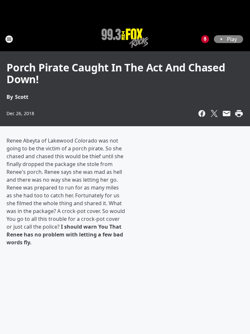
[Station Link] (125, 39)
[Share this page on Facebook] (201, 113)
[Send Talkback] (205, 39)
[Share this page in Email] (226, 113)
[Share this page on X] (214, 113)
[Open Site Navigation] (9, 39)
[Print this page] (238, 113)
